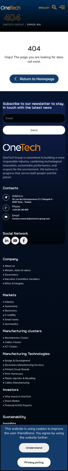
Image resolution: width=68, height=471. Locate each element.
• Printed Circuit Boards (16, 369)
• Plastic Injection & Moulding (19, 378)
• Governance (10, 274)
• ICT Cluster (10, 346)
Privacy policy (34, 462)
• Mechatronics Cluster (15, 337)
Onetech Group (13, 24)
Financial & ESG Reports (18, 405)
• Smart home (10, 319)
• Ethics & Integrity (13, 283)
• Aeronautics (10, 323)
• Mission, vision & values (17, 270)
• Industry (8, 301)
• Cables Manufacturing (16, 382)
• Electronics (10, 310)
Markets (9, 295)
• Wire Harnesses (13, 373)
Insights (9, 423)
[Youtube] (15, 240)
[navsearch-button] (54, 7)
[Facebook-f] (24, 240)
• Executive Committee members (21, 279)
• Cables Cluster (12, 342)
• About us (9, 265)
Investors (10, 390)
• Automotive (10, 306)
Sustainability (14, 417)
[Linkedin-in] (6, 240)
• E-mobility (9, 315)
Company (10, 259)
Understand (34, 447)
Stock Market (12, 400)
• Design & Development (16, 360)
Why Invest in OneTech (18, 396)
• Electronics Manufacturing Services (23, 364)
